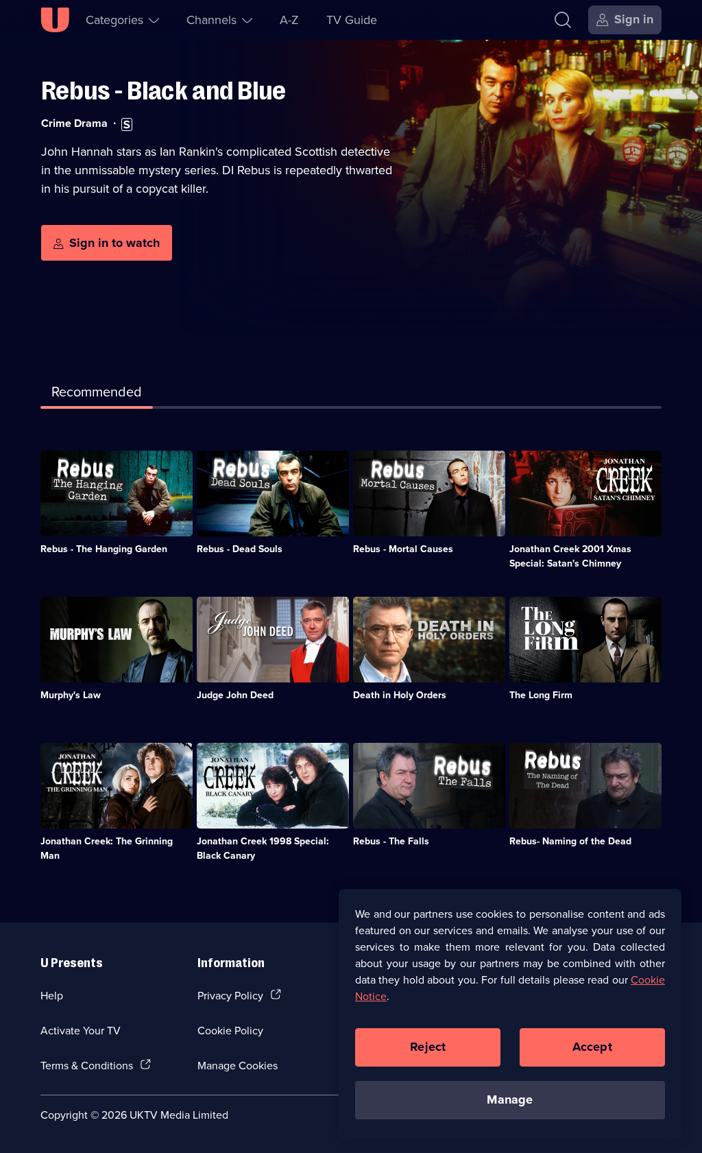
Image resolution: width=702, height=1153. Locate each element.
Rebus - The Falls (391, 841)
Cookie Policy (230, 1030)
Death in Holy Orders (399, 695)
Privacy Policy (230, 995)
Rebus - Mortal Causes (403, 549)
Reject (428, 1047)
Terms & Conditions (86, 1065)
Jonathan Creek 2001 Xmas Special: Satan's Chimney (570, 556)
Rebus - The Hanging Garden (103, 549)
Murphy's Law (70, 695)
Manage (510, 1099)
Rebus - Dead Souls (239, 549)
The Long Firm (540, 695)
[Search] (562, 19)
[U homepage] (54, 19)
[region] (510, 1013)
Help (51, 995)
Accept (592, 1047)
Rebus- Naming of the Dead (570, 841)
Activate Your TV (80, 1030)
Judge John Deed (235, 695)
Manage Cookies (237, 1065)
